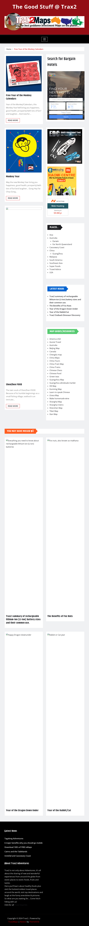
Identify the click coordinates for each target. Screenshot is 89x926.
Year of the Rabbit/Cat (59, 312)
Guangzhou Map (56, 379)
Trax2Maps (13, 921)
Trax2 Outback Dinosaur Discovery (64, 315)
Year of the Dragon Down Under (63, 309)
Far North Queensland (62, 244)
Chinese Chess (55, 370)
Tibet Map (53, 411)
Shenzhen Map (55, 408)
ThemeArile (34, 921)
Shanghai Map (55, 401)
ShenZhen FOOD (14, 384)
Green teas (54, 376)
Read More (13, 120)
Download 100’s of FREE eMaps (18, 847)
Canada (52, 351)
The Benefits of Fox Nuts (60, 305)
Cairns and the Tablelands (16, 851)
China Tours (54, 361)
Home (8, 49)
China (51, 250)
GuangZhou (57, 253)
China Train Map (56, 364)
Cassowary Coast (56, 247)
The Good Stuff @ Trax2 (45, 6)
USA (51, 272)
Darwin (55, 241)
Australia (53, 238)
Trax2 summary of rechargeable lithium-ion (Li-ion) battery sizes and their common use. (65, 299)
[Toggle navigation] (44, 39)
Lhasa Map (54, 395)
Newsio (23, 921)
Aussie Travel (55, 342)
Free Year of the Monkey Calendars (28, 49)
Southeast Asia (55, 263)
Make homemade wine (59, 398)
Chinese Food (55, 373)
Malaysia (53, 257)
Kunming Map (55, 389)
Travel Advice (55, 269)
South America (55, 260)
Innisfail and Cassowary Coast (18, 856)
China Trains (54, 367)
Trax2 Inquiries (20, 905)
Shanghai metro (56, 405)
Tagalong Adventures (14, 838)
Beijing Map (54, 348)
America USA (55, 339)
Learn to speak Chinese (59, 392)
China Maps (54, 357)
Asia (51, 235)
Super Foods (54, 266)
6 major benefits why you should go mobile (24, 843)
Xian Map (53, 414)
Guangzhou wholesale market (62, 383)
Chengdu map (55, 354)
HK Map (52, 386)
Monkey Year (13, 177)
